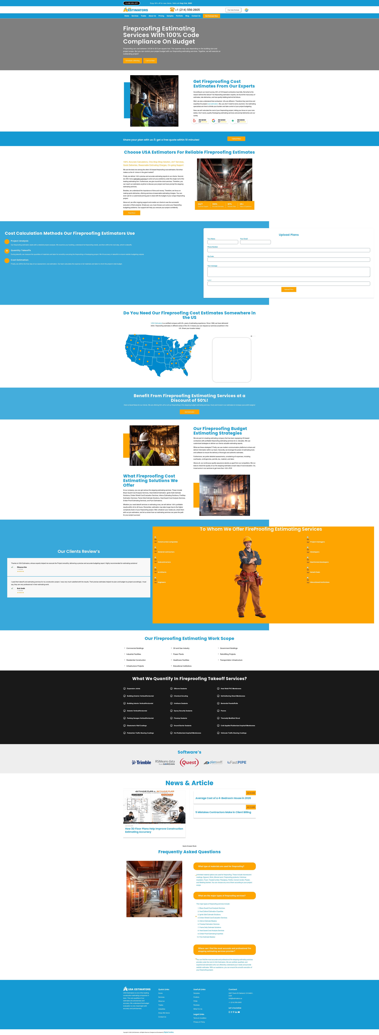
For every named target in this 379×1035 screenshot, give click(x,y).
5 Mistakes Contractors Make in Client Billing (223, 812)
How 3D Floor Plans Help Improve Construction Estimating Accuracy (154, 830)
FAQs (195, 1001)
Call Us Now (150, 60)
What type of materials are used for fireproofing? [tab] (221, 866)
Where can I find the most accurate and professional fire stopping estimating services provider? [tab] (224, 950)
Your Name (211, 239)
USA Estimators (156, 323)
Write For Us (197, 1009)
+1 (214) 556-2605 (187, 9)
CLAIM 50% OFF (131, 3)
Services (161, 997)
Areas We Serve (164, 1013)
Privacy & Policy (199, 1022)
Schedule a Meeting (133, 60)
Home (160, 993)
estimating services (140, 179)
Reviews (196, 1005)
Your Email (244, 239)
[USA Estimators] (135, 9)
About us (161, 1001)
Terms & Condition (199, 1018)
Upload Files (288, 289)
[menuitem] (126, 15)
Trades (160, 1005)
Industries (161, 1009)
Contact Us (162, 1017)
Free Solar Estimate (233, 10)
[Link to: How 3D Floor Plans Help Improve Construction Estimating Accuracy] (154, 807)
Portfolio (196, 997)
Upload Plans (236, 139)
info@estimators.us (235, 998)
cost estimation (213, 104)
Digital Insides (169, 1032)
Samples (196, 993)
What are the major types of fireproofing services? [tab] (222, 895)
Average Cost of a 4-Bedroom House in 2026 (223, 798)
